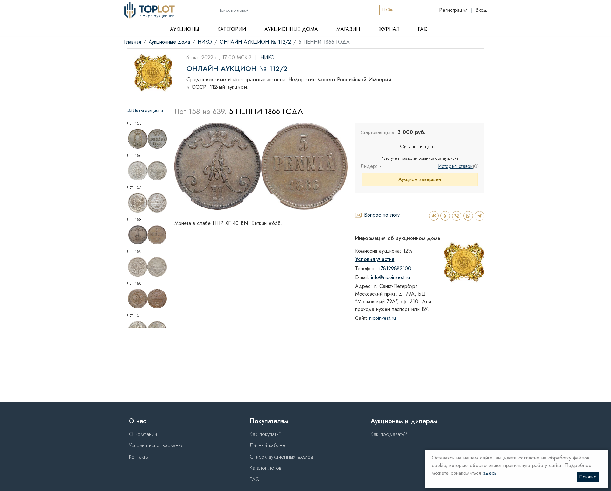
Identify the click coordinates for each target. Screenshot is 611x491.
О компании (143, 434)
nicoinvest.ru (382, 318)
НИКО (205, 42)
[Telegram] (479, 216)
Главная (132, 42)
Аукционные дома (291, 29)
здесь (489, 473)
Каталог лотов (265, 468)
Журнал (388, 29)
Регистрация (453, 10)
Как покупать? (266, 434)
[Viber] (456, 216)
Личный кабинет (268, 445)
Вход (481, 10)
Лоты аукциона (148, 110)
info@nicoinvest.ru (390, 277)
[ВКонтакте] (433, 216)
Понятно (587, 476)
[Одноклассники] (445, 216)
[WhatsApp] (468, 216)
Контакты (139, 456)
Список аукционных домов (281, 456)
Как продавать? (389, 434)
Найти (387, 10)
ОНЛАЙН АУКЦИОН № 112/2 (255, 42)
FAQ (423, 29)
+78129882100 (394, 268)
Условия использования (156, 445)
